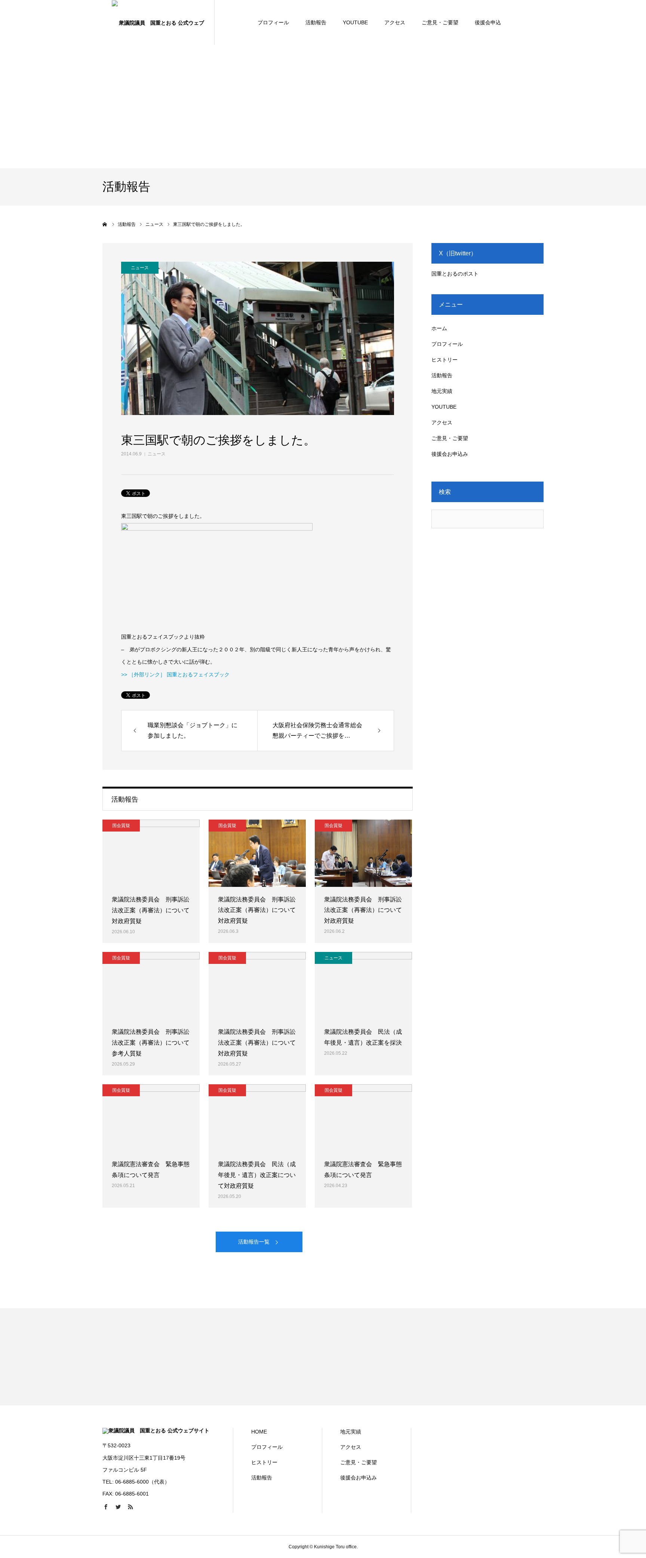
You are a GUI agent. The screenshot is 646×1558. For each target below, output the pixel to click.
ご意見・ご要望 (440, 22)
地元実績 (441, 391)
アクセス (394, 22)
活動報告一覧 (254, 1242)
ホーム (439, 328)
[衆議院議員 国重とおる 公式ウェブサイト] (158, 22)
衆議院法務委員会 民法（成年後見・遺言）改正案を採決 (363, 1037)
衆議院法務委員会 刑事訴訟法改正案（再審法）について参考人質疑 (151, 1043)
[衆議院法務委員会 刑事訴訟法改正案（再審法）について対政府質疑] (151, 853)
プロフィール (273, 22)
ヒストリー (444, 360)
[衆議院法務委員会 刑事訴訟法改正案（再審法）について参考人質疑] (151, 985)
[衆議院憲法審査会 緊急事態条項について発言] (151, 1118)
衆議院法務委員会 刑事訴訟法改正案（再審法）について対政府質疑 (151, 910)
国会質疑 (121, 825)
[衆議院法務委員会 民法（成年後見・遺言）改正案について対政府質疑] (257, 1118)
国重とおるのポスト (455, 274)
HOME (259, 1432)
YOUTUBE (355, 22)
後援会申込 (488, 22)
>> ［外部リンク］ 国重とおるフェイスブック (175, 674)
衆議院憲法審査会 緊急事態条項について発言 (151, 1169)
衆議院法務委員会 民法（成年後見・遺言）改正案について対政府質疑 (257, 1175)
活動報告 (315, 22)
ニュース (157, 454)
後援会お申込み (449, 454)
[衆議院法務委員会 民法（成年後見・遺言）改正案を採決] (363, 985)
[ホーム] (105, 224)
